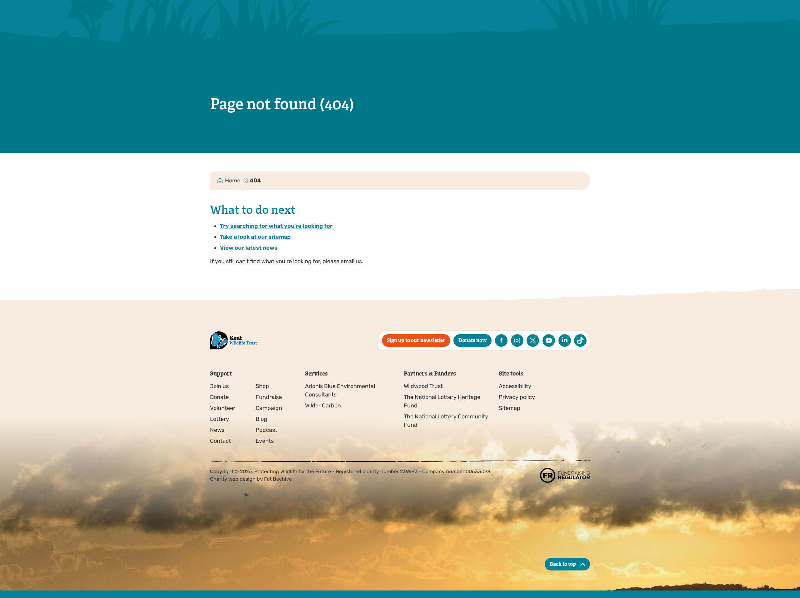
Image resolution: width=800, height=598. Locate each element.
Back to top (563, 564)
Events (265, 440)
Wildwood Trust (423, 386)
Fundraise (269, 397)
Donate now (472, 340)
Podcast (266, 430)
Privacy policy (517, 397)
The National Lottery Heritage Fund (442, 401)
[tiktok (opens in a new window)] (580, 340)
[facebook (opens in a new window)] (501, 340)
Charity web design (233, 479)
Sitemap (509, 408)
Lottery (219, 419)
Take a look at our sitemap (255, 236)
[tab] (233, 180)
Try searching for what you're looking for (276, 225)
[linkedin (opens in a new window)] (564, 340)
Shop (262, 386)
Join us (219, 386)
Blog (261, 419)
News (217, 430)
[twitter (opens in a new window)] (533, 340)
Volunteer (222, 408)
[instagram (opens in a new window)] (517, 340)
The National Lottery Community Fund (446, 420)
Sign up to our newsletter (416, 340)
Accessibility (515, 386)
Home (232, 180)
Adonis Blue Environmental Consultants (340, 390)
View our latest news (249, 247)
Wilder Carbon (323, 405)
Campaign (269, 408)
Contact (220, 440)
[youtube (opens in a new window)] (548, 340)
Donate (219, 397)
